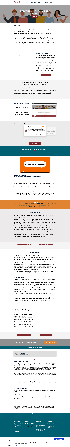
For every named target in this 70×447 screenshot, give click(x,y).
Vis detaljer (16, 445)
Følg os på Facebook (35, 412)
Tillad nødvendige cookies (59, 439)
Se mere (14, 372)
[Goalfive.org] (16, 2)
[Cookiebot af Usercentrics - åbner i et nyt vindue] (9, 445)
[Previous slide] (14, 187)
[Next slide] (47, 132)
